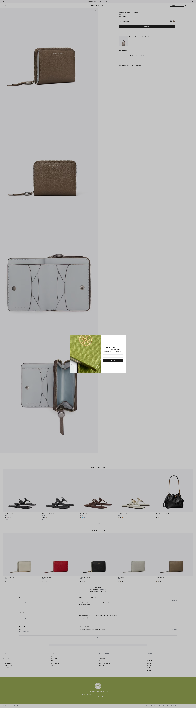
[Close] (124, 336)
